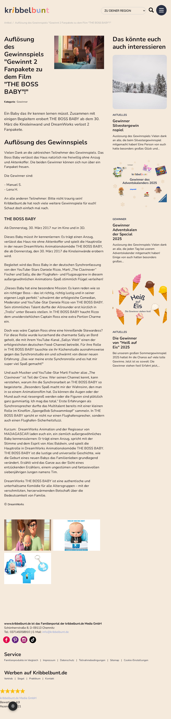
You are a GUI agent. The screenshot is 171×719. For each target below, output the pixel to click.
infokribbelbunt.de (55, 632)
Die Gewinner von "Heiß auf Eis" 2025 (125, 343)
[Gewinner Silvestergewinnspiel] (140, 82)
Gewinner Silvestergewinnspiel (126, 125)
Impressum (49, 660)
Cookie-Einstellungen (136, 660)
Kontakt (49, 678)
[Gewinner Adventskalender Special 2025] (140, 186)
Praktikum (34, 678)
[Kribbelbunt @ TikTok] (32, 639)
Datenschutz (67, 660)
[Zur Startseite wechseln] (31, 11)
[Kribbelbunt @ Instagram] (24, 639)
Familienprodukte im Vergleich (21, 660)
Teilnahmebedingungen (92, 660)
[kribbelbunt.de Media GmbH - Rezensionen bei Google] (18, 691)
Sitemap (114, 660)
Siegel (21, 678)
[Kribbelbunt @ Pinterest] (15, 639)
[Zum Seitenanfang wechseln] (162, 700)
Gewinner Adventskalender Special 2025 (125, 232)
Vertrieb (8, 678)
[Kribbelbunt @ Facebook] (6, 639)
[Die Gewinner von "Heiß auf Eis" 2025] (140, 299)
